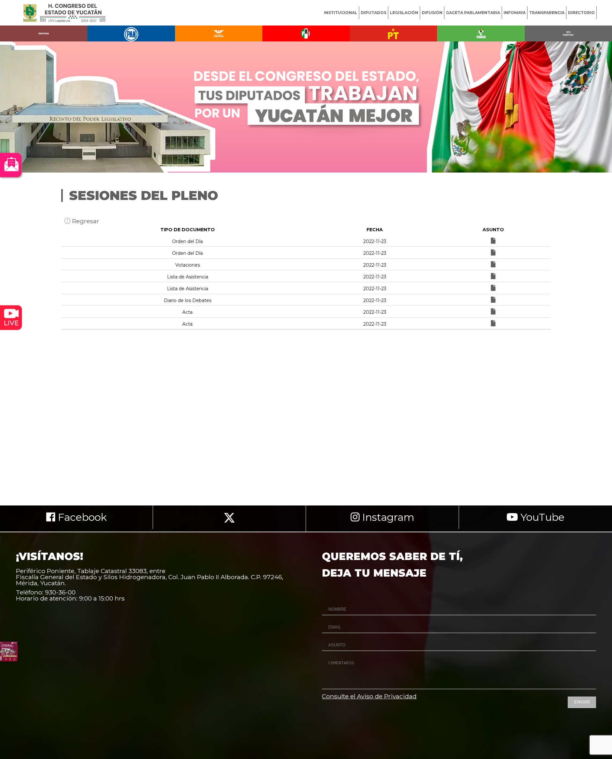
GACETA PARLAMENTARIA (473, 12)
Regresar (84, 221)
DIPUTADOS (373, 12)
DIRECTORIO (581, 12)
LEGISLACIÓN (404, 12)
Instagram (387, 517)
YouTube (541, 517)
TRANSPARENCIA (547, 12)
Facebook (81, 517)
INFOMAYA (515, 12)
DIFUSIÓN (432, 12)
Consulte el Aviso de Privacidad (369, 696)
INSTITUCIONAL (340, 12)
